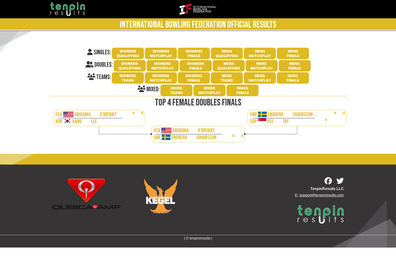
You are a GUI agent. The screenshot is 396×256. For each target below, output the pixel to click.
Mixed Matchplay (209, 90)
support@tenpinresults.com (321, 195)
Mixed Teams (176, 90)
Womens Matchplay (161, 53)
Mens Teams (226, 78)
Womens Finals (194, 53)
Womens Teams (127, 78)
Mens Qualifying (227, 53)
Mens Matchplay (260, 53)
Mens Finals (293, 53)
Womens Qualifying (128, 53)
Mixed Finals (242, 90)
